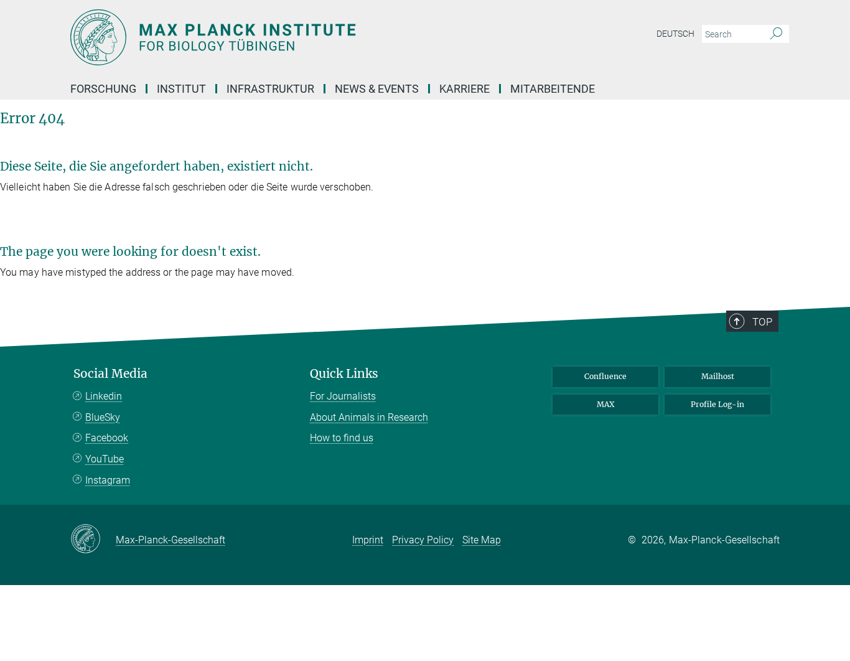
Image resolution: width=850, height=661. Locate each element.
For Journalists (343, 396)
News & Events (377, 88)
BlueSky (102, 417)
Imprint (367, 540)
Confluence (605, 376)
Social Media (110, 374)
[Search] (776, 34)
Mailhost (717, 376)
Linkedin (103, 396)
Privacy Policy (423, 540)
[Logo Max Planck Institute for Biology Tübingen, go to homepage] (303, 37)
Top (762, 322)
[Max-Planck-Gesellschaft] (93, 540)
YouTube (104, 459)
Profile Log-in (717, 404)
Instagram (107, 480)
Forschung (103, 88)
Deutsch (675, 34)
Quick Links (344, 374)
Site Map (481, 540)
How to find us (341, 438)
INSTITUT (181, 88)
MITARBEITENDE (552, 88)
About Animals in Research (369, 417)
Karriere (464, 88)
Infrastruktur (270, 88)
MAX (606, 404)
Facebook (106, 438)
